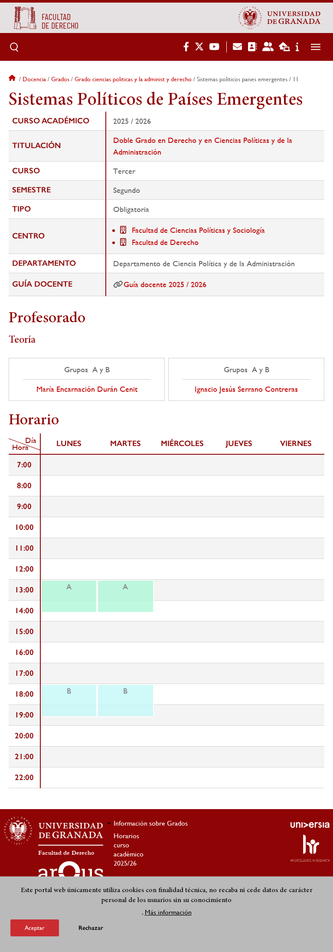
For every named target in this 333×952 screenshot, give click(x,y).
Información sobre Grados (151, 823)
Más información (168, 912)
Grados (60, 79)
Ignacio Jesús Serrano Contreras (246, 389)
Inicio (13, 79)
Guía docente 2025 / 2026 (165, 284)
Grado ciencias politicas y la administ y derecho (133, 79)
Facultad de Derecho (165, 242)
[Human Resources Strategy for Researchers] (310, 848)
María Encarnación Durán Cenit (86, 389)
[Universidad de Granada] (279, 18)
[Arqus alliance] (70, 875)
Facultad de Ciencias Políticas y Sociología (198, 230)
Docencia (34, 79)
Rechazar (90, 928)
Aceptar (35, 927)
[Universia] (310, 824)
